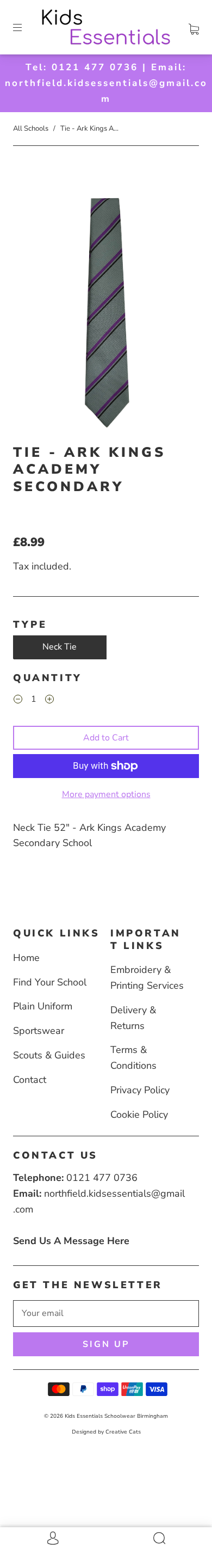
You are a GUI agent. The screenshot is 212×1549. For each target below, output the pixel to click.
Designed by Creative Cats (106, 1432)
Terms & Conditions (133, 1057)
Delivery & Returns (133, 1017)
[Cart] (194, 27)
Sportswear (38, 1030)
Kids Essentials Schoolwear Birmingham (116, 1416)
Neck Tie (59, 647)
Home (26, 957)
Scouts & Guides (49, 1055)
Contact (29, 1079)
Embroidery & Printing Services (147, 977)
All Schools (30, 128)
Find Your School (49, 982)
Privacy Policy (140, 1090)
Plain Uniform (42, 1006)
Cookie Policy (139, 1114)
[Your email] (106, 1313)
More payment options (106, 794)
